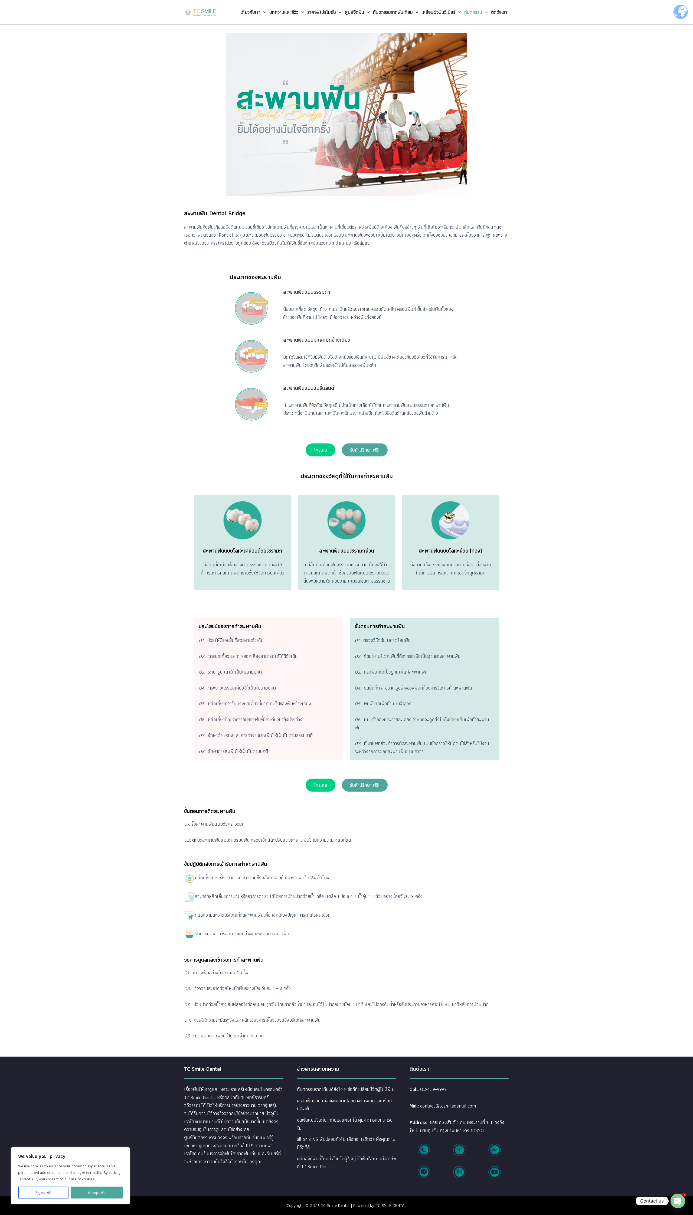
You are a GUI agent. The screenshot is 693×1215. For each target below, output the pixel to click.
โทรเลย (320, 450)
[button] (263, 12)
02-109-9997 (433, 1089)
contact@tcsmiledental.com (448, 1106)
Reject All (43, 1193)
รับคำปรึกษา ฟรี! (365, 450)
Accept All (97, 1193)
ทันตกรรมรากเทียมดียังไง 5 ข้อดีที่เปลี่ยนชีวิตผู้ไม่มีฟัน (345, 1089)
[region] (70, 1175)
